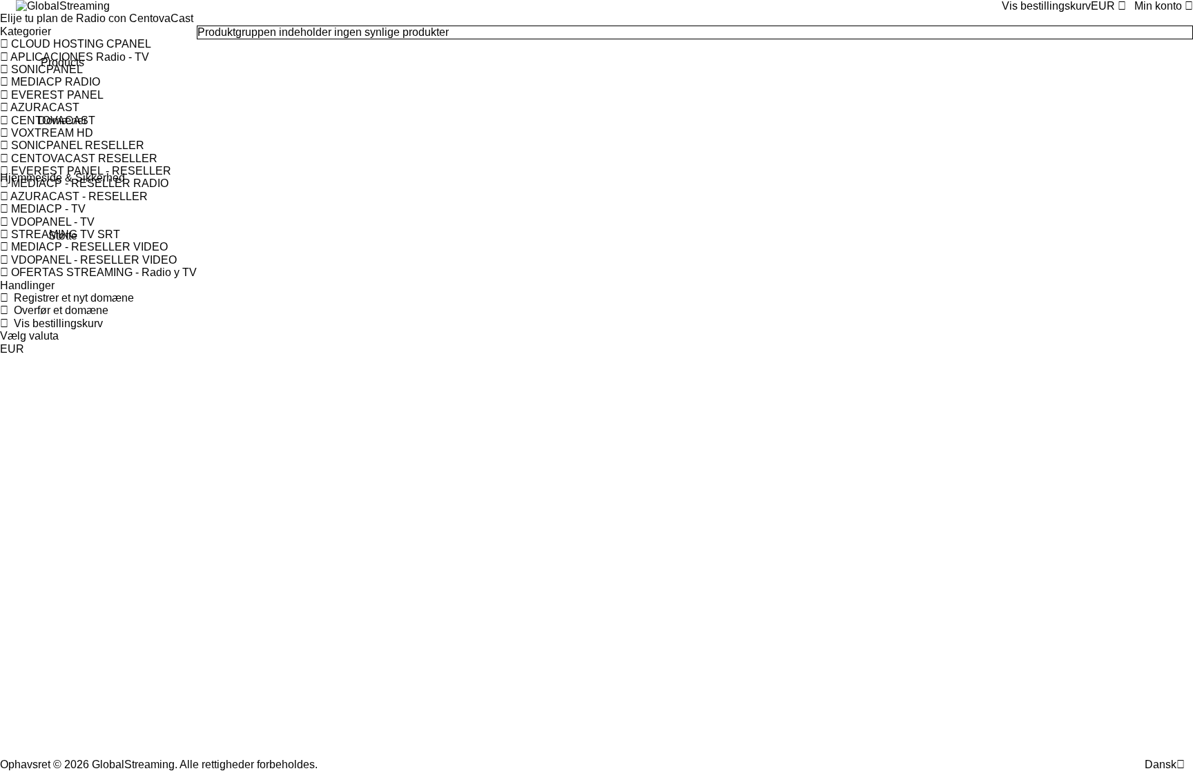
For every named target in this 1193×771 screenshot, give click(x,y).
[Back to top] (1189, 764)
